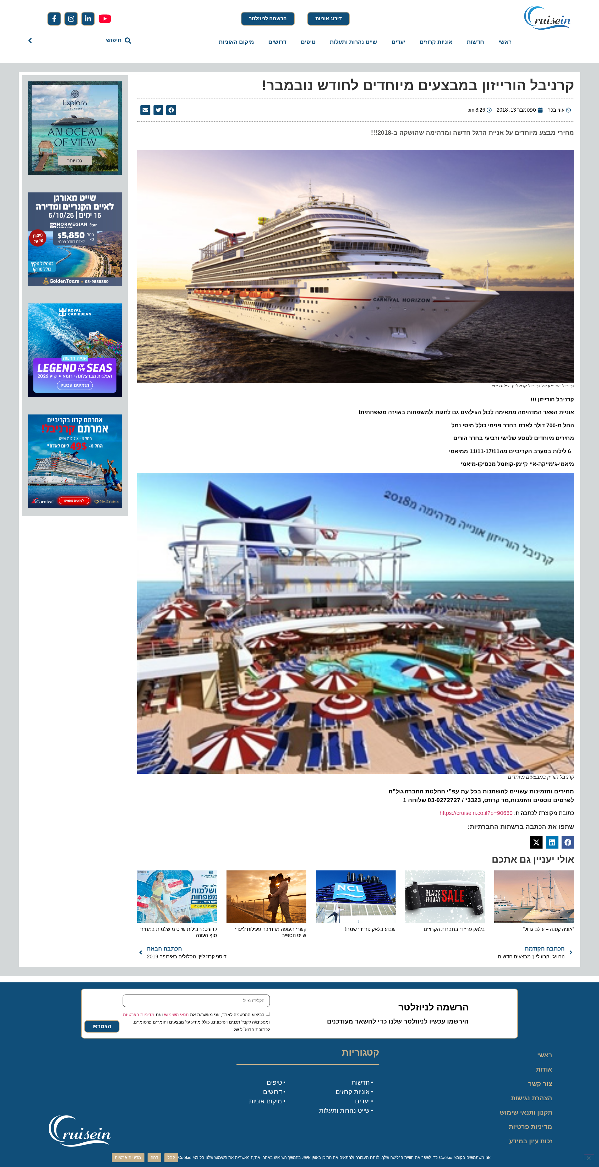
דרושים (277, 42)
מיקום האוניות (236, 42)
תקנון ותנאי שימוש (526, 1112)
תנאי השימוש (176, 1014)
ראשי (505, 42)
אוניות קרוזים (436, 42)
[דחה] (589, 1157)
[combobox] (87, 40)
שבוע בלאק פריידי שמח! (370, 929)
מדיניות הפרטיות (138, 1014)
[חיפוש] (31, 40)
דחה (154, 1157)
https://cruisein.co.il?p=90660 (476, 813)
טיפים (308, 42)
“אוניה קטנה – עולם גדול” (548, 929)
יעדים (398, 42)
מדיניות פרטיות (530, 1126)
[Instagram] (71, 19)
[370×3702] (75, 284)
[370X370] (75, 395)
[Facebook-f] (54, 19)
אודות (544, 1069)
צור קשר (540, 1083)
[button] (171, 110)
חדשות (475, 42)
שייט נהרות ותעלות (353, 42)
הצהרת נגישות (531, 1098)
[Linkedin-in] (88, 19)
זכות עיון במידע (530, 1141)
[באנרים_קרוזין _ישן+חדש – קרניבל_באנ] (75, 506)
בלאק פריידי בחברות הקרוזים (454, 929)
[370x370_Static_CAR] (75, 173)
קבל (171, 1157)
